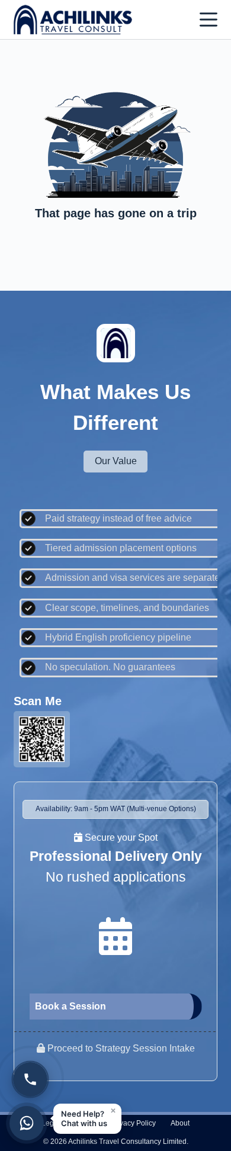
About (180, 1123)
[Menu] (208, 19)
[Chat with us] (26, 1123)
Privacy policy (133, 1123)
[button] (87, 1119)
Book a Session (70, 1006)
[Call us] (30, 1079)
